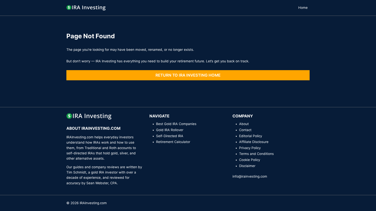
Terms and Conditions (256, 154)
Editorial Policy (250, 136)
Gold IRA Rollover (169, 130)
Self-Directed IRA (169, 136)
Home (303, 8)
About (244, 124)
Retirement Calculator (173, 142)
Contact (245, 130)
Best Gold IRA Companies (176, 124)
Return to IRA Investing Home (188, 75)
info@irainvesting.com (249, 176)
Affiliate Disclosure (253, 142)
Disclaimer (247, 166)
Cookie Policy (249, 160)
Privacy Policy (250, 148)
